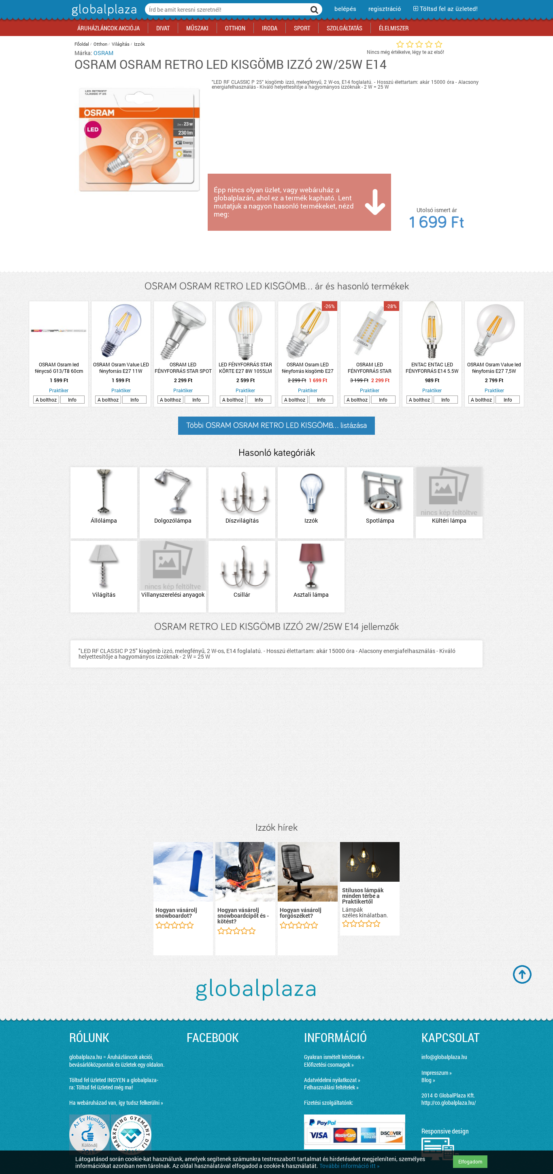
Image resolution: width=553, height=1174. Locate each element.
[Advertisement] (276, 753)
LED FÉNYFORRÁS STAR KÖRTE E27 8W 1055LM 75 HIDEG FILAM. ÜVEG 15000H (245, 367)
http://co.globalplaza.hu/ (448, 1102)
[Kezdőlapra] (103, 16)
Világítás (121, 44)
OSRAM (103, 53)
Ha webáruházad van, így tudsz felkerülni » (116, 1102)
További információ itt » (349, 1166)
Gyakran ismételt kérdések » (334, 1057)
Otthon (100, 44)
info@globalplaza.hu (444, 1057)
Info (72, 399)
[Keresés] (314, 9)
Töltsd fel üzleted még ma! (104, 1087)
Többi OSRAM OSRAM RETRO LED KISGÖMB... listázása (276, 425)
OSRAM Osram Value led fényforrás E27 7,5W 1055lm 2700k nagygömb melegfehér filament (494, 367)
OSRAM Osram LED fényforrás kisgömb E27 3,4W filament (308, 367)
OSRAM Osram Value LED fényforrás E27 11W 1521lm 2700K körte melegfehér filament (121, 367)
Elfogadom (470, 1161)
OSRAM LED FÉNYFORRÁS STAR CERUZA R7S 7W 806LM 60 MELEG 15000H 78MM (369, 367)
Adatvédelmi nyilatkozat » (332, 1080)
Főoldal (81, 44)
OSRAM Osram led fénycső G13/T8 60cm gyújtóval (59, 367)
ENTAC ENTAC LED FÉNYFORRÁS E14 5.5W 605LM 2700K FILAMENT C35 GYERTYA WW (432, 367)
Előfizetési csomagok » (329, 1064)
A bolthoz (46, 399)
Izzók (139, 44)
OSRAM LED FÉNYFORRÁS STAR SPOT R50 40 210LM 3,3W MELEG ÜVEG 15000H (183, 367)
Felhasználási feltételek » (331, 1087)
